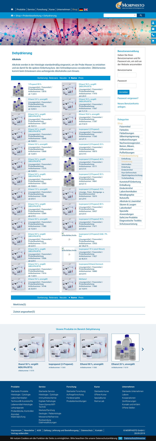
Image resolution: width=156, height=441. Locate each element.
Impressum (16, 430)
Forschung (42, 9)
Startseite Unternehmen (132, 391)
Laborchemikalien (19, 398)
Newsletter (29, 430)
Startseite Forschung (76, 391)
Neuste (63, 78)
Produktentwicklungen (76, 401)
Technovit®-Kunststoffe (22, 401)
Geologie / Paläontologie (50, 413)
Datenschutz (87, 430)
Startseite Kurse (101, 391)
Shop (74, 9)
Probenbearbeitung (32, 15)
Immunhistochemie (47, 398)
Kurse (52, 9)
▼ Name (72, 78)
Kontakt (98, 430)
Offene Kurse (100, 394)
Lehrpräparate (17, 407)
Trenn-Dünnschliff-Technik (47, 405)
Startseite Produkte (19, 391)
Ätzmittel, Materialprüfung (18, 415)
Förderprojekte (73, 398)
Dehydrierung (50, 15)
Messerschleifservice (48, 417)
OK (120, 438)
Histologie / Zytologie (20, 394)
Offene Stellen (128, 407)
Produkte (21, 9)
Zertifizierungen (129, 401)
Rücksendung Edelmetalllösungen (48, 421)
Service (31, 9)
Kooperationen (129, 398)
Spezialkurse (100, 398)
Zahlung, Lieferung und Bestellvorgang (61, 430)
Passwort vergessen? (128, 98)
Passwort (122, 80)
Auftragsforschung (75, 394)
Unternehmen (63, 9)
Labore (125, 394)
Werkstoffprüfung (47, 410)
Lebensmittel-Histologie (22, 404)
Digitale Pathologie (47, 401)
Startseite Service (47, 391)
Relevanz (53, 78)
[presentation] (14, 348)
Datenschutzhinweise (134, 438)
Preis (80, 78)
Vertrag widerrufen (19, 433)
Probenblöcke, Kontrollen (22, 411)
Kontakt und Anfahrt (131, 404)
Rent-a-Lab (99, 401)
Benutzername (125, 70)
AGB (39, 430)
